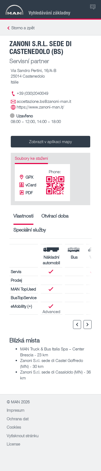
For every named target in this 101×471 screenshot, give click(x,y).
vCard (31, 184)
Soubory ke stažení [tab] (31, 158)
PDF (29, 192)
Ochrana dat (18, 418)
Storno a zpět (22, 27)
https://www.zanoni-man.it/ (40, 106)
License (13, 443)
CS (93, 6)
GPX (29, 177)
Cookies (14, 427)
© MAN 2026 (18, 401)
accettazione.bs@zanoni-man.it (44, 101)
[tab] (23, 218)
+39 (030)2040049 (32, 93)
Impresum (16, 410)
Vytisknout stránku (23, 435)
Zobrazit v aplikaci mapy (50, 141)
